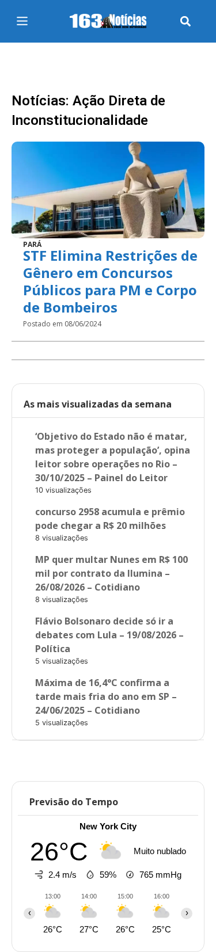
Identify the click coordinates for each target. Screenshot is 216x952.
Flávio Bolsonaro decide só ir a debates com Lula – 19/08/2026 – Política (109, 635)
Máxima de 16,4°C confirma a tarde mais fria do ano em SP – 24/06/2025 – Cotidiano (106, 696)
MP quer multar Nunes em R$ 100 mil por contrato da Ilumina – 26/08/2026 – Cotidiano (111, 573)
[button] (185, 21)
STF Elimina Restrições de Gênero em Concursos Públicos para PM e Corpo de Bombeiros (110, 281)
